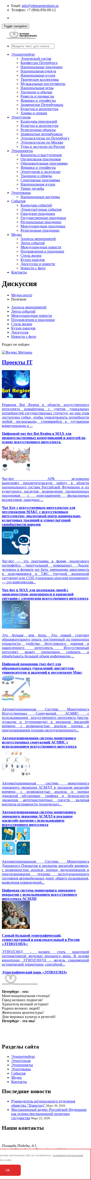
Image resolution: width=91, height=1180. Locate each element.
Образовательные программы (44, 163)
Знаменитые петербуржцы (42, 134)
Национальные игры (37, 88)
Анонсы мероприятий (38, 239)
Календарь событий (36, 205)
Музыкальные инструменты (43, 84)
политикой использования (68, 1155)
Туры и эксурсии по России (43, 147)
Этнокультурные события (41, 209)
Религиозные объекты (38, 130)
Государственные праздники (43, 218)
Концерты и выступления (41, 155)
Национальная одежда (38, 71)
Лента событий (33, 243)
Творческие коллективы (40, 79)
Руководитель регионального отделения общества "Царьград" (43, 1103)
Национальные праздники (42, 67)
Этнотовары (21, 193)
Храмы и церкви (34, 113)
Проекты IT (17, 362)
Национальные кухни (38, 75)
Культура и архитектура (39, 109)
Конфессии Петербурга (39, 63)
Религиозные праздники (40, 230)
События (18, 201)
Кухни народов (33, 260)
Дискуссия (19, 332)
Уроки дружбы (32, 188)
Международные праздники (43, 226)
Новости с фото (33, 268)
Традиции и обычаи (36, 92)
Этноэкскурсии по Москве (42, 142)
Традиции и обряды (36, 176)
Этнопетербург (23, 54)
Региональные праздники (41, 222)
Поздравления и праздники (42, 251)
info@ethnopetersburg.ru (40, 6)
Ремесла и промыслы (37, 96)
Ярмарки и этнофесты (38, 100)
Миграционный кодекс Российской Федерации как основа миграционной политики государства (49, 1114)
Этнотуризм (21, 117)
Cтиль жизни (31, 255)
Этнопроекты (22, 151)
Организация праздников (41, 159)
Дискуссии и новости (38, 264)
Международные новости (41, 247)
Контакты (19, 272)
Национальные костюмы (40, 197)
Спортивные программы (40, 180)
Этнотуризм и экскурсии (40, 172)
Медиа (16, 235)
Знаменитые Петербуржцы (42, 105)
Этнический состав (36, 59)
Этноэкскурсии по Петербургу (45, 138)
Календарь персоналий (39, 121)
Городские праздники (38, 214)
